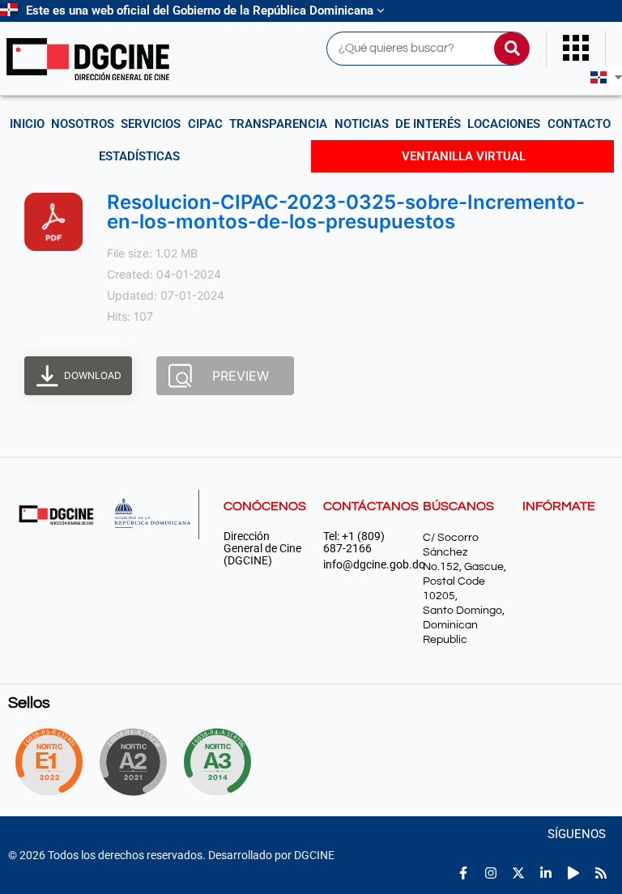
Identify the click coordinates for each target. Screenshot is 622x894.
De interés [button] (428, 124)
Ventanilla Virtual (464, 156)
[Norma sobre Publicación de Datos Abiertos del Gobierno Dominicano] (223, 762)
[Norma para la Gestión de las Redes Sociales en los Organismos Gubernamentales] (48, 762)
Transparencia (278, 124)
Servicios (151, 124)
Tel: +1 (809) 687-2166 (354, 542)
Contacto (579, 124)
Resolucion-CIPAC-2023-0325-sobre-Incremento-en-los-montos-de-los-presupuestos (346, 211)
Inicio (27, 124)
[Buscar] (512, 48)
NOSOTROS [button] (82, 124)
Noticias (361, 124)
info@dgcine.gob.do (365, 565)
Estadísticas (139, 156)
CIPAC (205, 124)
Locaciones (503, 124)
